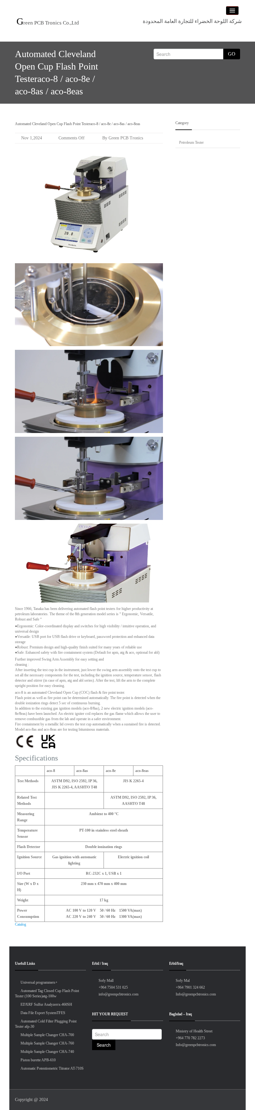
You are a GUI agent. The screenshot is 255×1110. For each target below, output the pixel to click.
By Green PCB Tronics (122, 138)
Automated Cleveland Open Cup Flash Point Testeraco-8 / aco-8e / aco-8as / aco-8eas (77, 124)
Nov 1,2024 (31, 138)
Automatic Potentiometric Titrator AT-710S (52, 1068)
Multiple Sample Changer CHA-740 (47, 1051)
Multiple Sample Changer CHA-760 (47, 1043)
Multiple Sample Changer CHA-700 (47, 1035)
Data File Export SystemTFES (43, 1013)
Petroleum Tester (191, 142)
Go (231, 53)
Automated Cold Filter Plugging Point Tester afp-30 (45, 1024)
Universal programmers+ (39, 982)
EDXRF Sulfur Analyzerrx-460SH (46, 1004)
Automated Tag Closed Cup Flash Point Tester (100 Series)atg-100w (47, 993)
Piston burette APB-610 (38, 1060)
